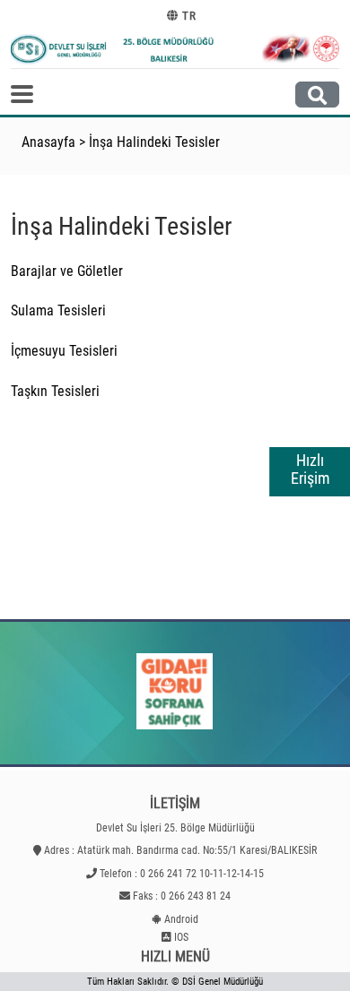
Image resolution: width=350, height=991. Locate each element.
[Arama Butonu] (317, 95)
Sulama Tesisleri (58, 310)
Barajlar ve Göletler (67, 271)
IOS (181, 937)
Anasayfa (48, 142)
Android (181, 919)
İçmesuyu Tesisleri (64, 350)
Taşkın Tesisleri (55, 391)
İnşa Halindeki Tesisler (154, 142)
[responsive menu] (22, 94)
